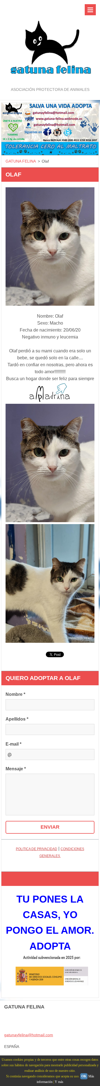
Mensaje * (16, 768)
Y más (59, 1082)
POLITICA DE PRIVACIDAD (36, 849)
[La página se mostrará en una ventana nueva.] (50, 246)
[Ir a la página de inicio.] (50, 43)
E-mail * (13, 744)
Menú (90, 9)
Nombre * (15, 694)
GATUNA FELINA (21, 161)
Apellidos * (17, 719)
